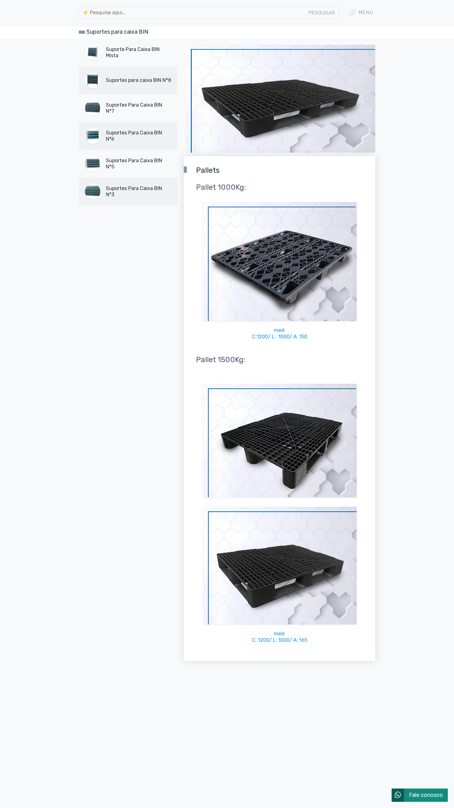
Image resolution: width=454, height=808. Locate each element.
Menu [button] (366, 12)
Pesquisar (322, 13)
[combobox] (191, 12)
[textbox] (191, 12)
